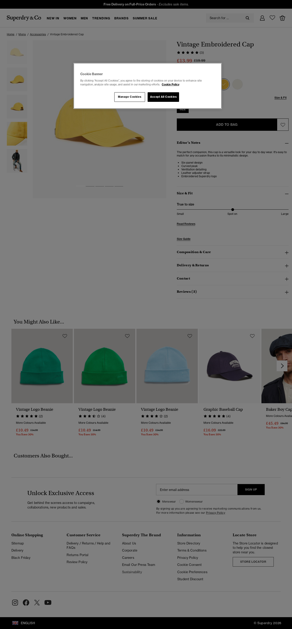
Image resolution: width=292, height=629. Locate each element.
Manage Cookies (129, 96)
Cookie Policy (170, 84)
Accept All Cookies (163, 96)
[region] (147, 86)
